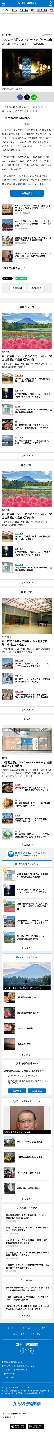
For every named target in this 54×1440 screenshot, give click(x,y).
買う (32, 10)
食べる (14, 10)
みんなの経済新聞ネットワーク (27, 1404)
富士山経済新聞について (13, 1362)
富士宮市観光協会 (13, 268)
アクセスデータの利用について (15, 1370)
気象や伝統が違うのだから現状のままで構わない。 (28, 1081)
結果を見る (37, 1091)
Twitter (31, 1351)
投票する (17, 1091)
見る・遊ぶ (24, 10)
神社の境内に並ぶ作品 (18, 117)
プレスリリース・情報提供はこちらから (19, 1366)
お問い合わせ (9, 1374)
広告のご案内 (9, 1377)
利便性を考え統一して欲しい (22, 1076)
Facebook (23, 1351)
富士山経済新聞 (27, 3)
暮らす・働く (42, 10)
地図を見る (27, 193)
